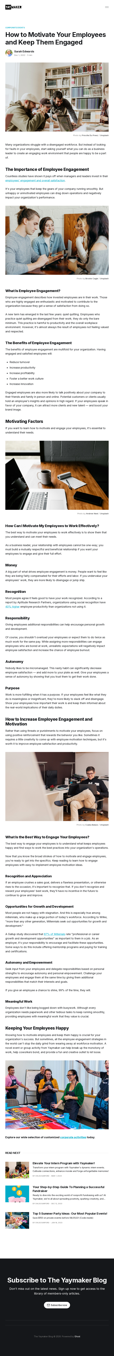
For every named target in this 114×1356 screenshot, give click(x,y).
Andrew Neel (92, 513)
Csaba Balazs (91, 825)
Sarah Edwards (24, 51)
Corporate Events (15, 27)
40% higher (12, 606)
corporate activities (73, 1137)
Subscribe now (59, 1305)
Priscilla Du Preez (90, 135)
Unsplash (104, 135)
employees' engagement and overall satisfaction (35, 180)
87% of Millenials (54, 934)
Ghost (77, 1336)
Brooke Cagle (92, 278)
